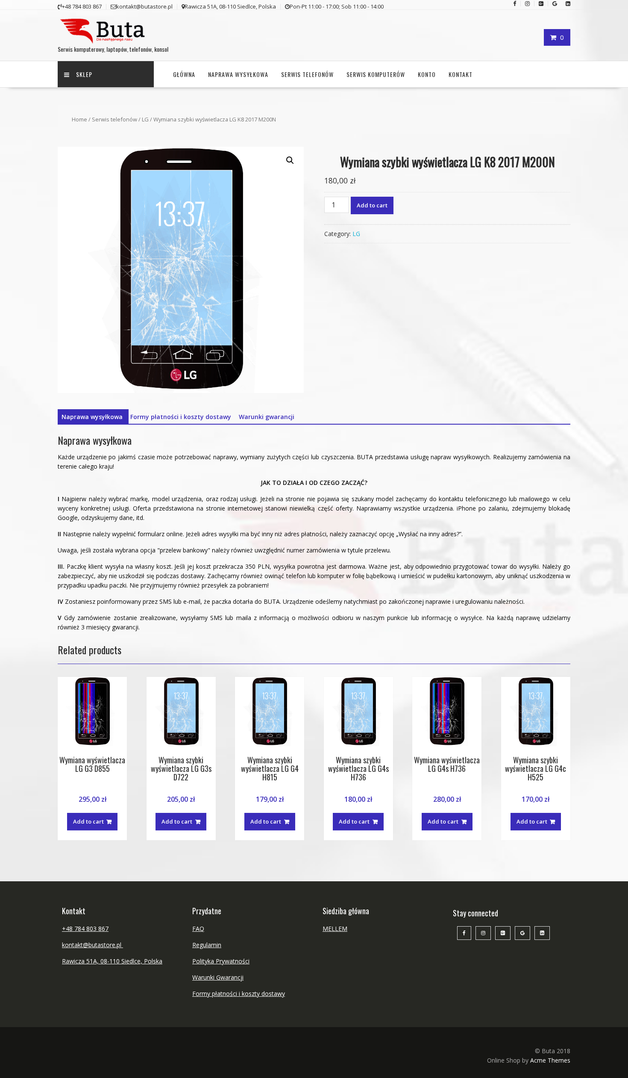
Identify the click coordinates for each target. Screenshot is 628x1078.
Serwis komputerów (375, 74)
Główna (184, 74)
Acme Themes (550, 1060)
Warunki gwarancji (266, 417)
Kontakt (460, 74)
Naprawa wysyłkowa (238, 74)
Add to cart (372, 205)
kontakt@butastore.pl (92, 945)
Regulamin (206, 945)
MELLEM (335, 928)
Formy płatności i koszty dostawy (180, 417)
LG (145, 119)
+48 (68, 928)
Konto (427, 74)
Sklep (84, 74)
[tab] (92, 417)
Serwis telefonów (307, 74)
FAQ (198, 928)
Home (79, 119)
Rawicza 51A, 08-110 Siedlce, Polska (112, 961)
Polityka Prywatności (220, 961)
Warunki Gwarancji (218, 977)
